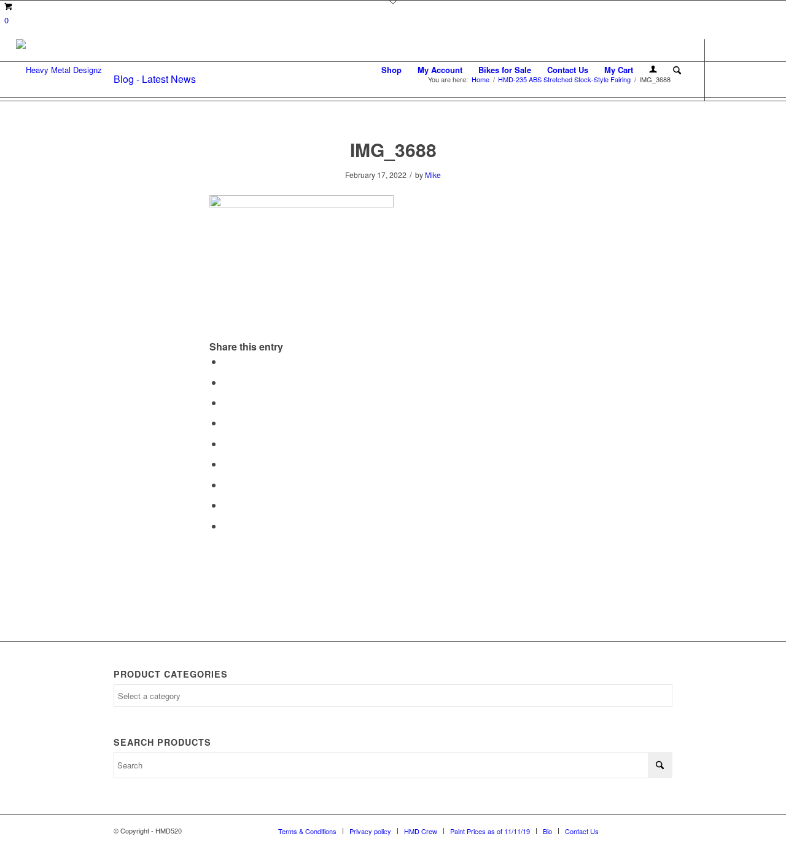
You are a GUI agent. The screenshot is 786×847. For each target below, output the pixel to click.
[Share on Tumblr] (226, 463)
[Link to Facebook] (724, 69)
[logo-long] (59, 70)
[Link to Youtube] (761, 69)
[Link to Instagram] (742, 69)
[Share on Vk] (226, 484)
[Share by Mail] (226, 525)
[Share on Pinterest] (226, 422)
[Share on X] (226, 382)
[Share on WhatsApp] (226, 402)
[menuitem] (391, 70)
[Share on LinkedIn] (226, 443)
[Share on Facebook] (226, 361)
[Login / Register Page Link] (653, 70)
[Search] (677, 70)
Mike (433, 174)
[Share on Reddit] (226, 504)
